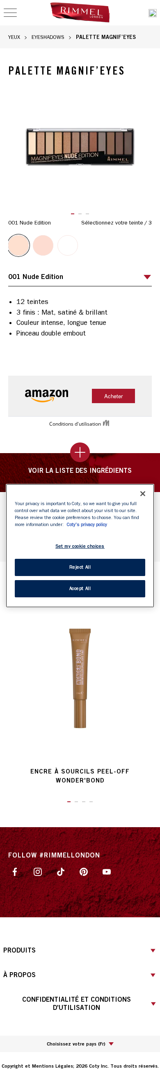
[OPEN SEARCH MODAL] (153, 13)
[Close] (143, 493)
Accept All (80, 588)
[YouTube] (107, 871)
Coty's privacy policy (87, 524)
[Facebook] (15, 871)
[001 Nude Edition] (18, 245)
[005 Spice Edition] (67, 245)
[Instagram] (38, 871)
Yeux (14, 37)
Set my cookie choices (80, 546)
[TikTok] (61, 871)
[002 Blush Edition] (43, 245)
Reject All (80, 567)
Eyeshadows (48, 37)
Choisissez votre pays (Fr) (76, 1044)
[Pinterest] (84, 871)
